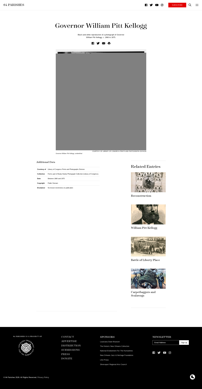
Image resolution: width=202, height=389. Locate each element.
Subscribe (177, 5)
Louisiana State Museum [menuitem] (110, 342)
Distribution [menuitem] (71, 345)
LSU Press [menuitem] (104, 360)
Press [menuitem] (65, 354)
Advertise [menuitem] (69, 341)
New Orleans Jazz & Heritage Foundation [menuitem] (116, 355)
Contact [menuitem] (67, 337)
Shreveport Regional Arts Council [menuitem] (113, 364)
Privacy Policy (43, 377)
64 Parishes (13, 5)
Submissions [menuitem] (70, 350)
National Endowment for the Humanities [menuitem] (116, 351)
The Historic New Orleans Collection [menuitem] (114, 346)
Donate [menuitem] (66, 358)
